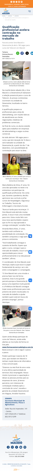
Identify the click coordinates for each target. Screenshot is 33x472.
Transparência (8, 4)
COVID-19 (10, 6)
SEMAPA (8, 398)
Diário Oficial (25, 4)
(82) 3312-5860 (19, 456)
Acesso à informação (20, 6)
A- (30, 309)
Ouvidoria (17, 4)
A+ (30, 280)
